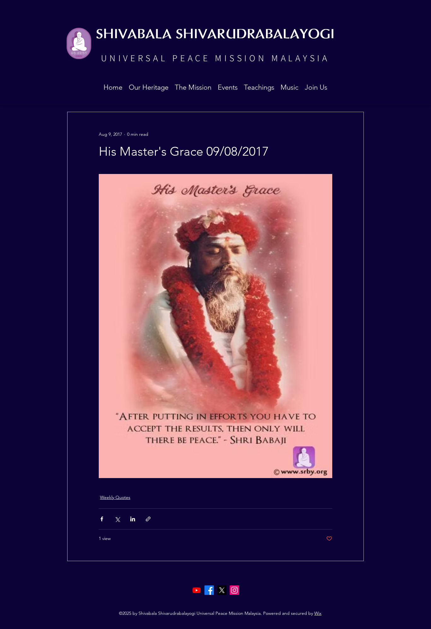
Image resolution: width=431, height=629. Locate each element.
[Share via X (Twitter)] (117, 519)
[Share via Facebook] (102, 519)
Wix (318, 613)
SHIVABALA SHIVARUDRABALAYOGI (215, 34)
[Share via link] (148, 519)
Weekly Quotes (115, 497)
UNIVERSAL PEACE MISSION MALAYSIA (215, 58)
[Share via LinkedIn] (133, 519)
